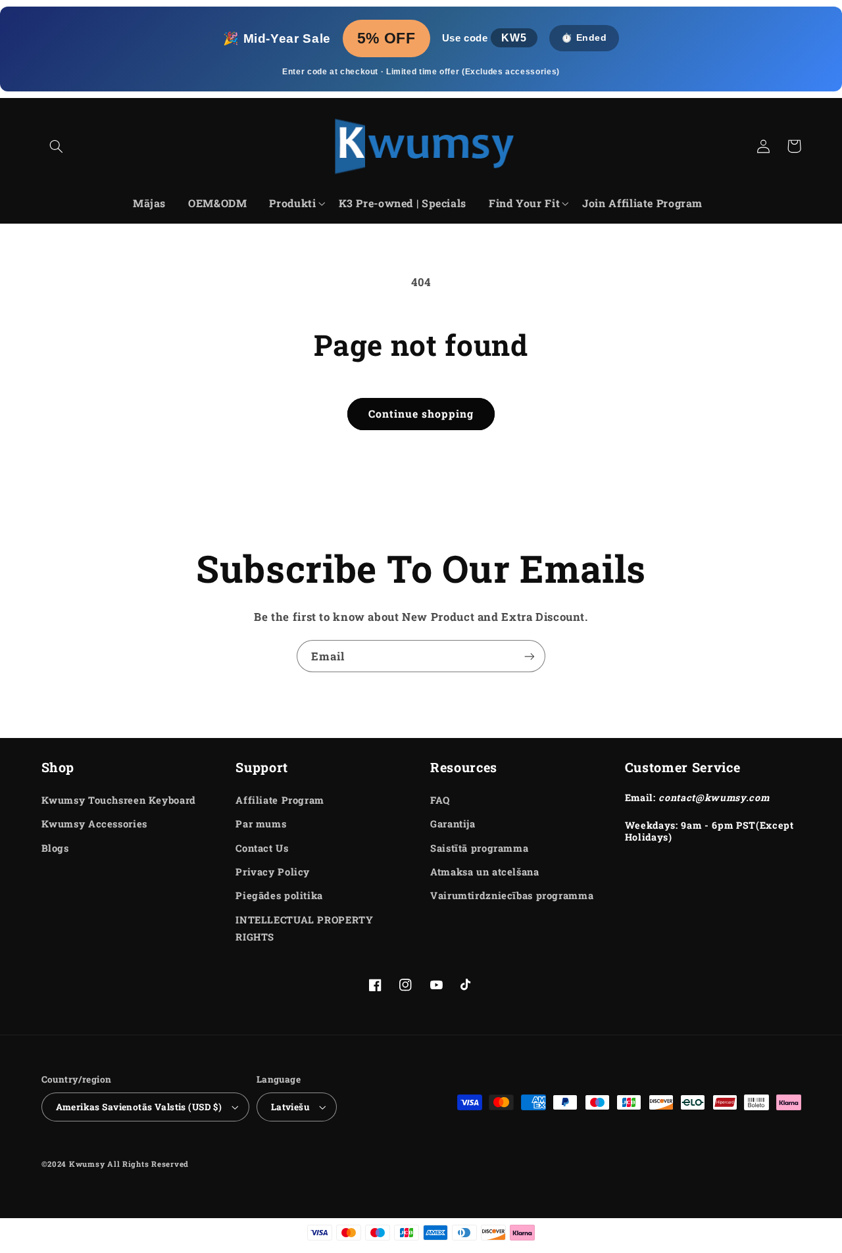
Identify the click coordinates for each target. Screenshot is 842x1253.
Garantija (453, 824)
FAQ (440, 800)
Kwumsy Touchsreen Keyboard (118, 800)
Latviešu (290, 1107)
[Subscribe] (529, 656)
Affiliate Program (279, 800)
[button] (56, 146)
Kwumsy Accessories (94, 824)
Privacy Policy (272, 872)
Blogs (55, 848)
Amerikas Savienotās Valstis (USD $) (139, 1107)
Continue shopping (421, 413)
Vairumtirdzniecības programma (511, 895)
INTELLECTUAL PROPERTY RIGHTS (304, 928)
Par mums (260, 824)
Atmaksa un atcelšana (484, 872)
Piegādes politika (279, 895)
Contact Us (261, 848)
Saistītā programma (479, 848)
